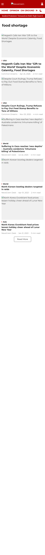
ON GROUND (27, 10)
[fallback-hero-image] (23, 45)
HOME (5, 10)
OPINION (14, 10)
